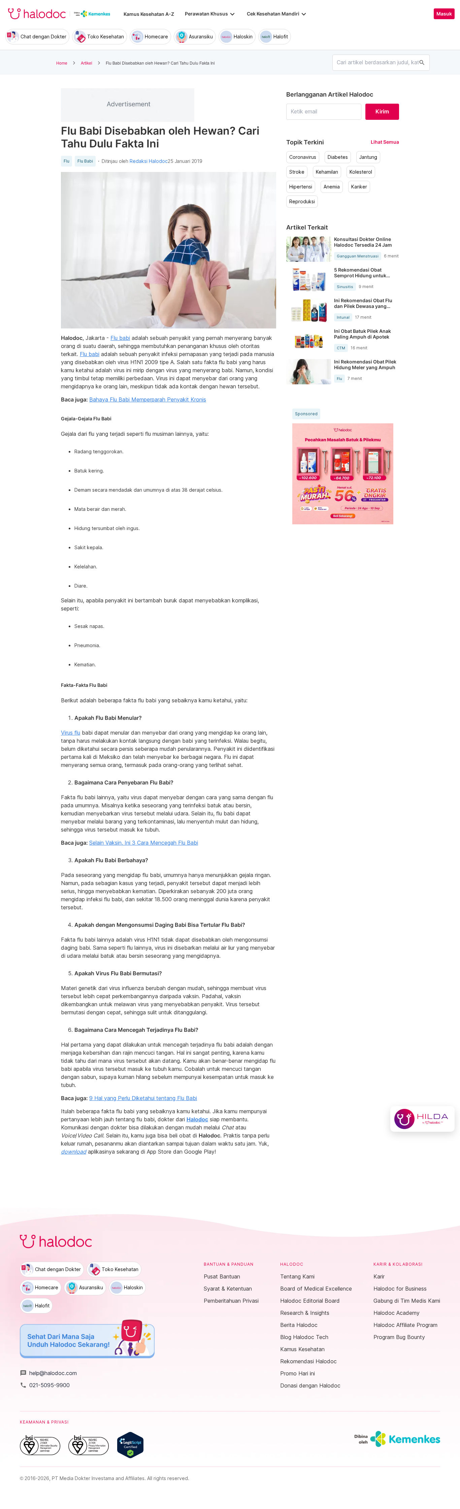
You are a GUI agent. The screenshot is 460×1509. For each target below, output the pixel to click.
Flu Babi (85, 161)
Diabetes (338, 157)
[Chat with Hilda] (422, 1119)
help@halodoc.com (48, 1373)
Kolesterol (361, 172)
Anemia (332, 186)
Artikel (86, 63)
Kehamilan (327, 172)
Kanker (359, 186)
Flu (66, 161)
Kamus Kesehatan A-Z (149, 14)
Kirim (382, 111)
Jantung (368, 157)
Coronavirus (302, 157)
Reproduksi (302, 201)
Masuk (444, 13)
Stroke (296, 172)
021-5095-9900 (45, 1385)
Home (61, 63)
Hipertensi (300, 186)
